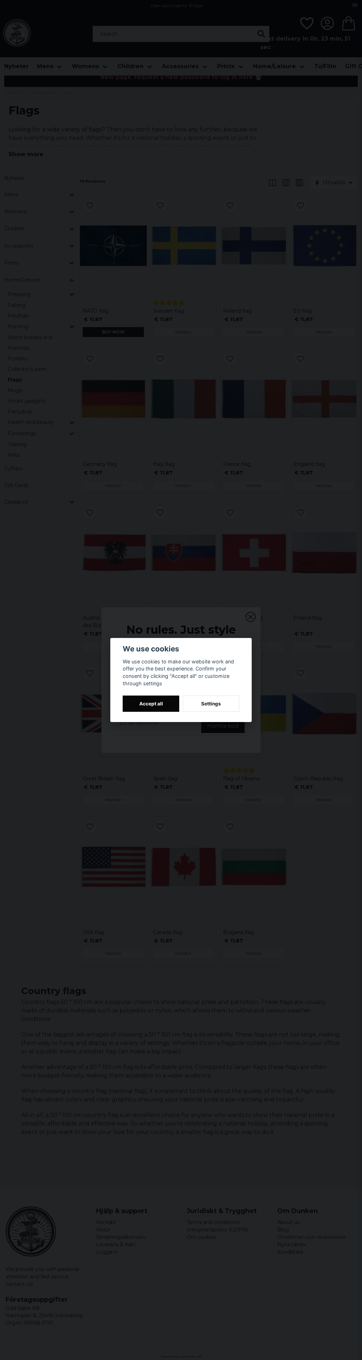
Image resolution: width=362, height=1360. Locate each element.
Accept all (151, 703)
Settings (211, 703)
